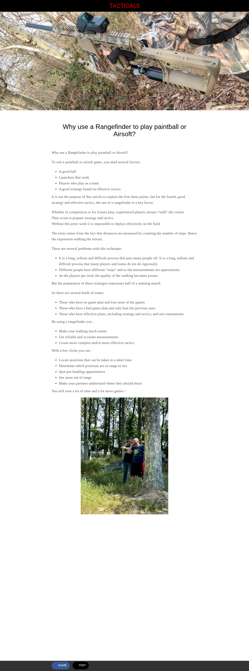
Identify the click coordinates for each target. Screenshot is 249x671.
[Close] (6, 6)
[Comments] (193, 666)
